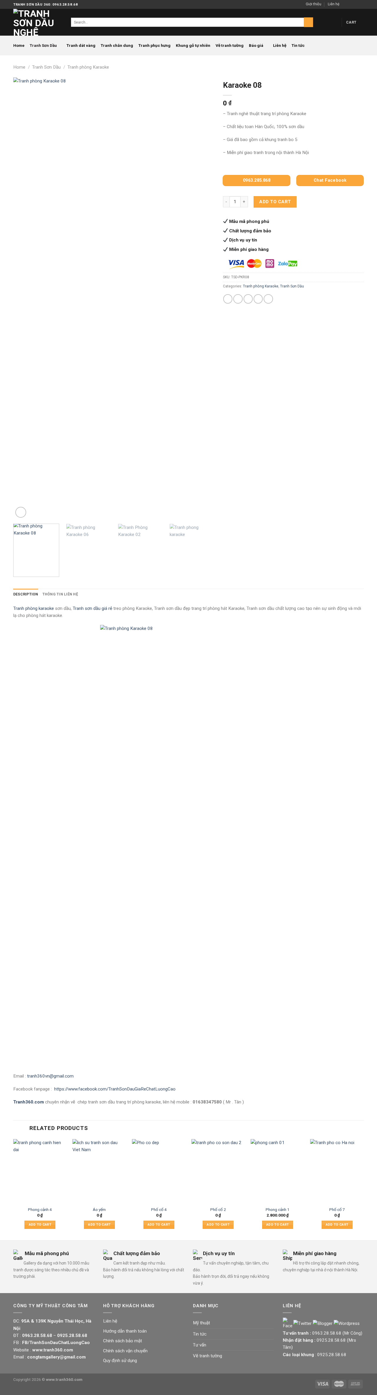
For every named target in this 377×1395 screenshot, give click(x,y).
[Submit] (308, 22)
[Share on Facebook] (227, 298)
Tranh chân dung (117, 45)
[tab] (25, 594)
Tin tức (298, 45)
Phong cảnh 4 (40, 1209)
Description (25, 594)
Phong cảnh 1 (278, 1209)
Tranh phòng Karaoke (88, 67)
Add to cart (275, 201)
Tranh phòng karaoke (33, 608)
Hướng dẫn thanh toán (125, 1331)
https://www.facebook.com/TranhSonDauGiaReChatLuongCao (115, 1089)
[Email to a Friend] (248, 298)
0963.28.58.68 (326, 1333)
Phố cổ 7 (337, 1209)
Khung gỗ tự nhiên (193, 45)
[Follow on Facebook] (345, 4)
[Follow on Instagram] (350, 4)
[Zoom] (20, 512)
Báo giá (256, 45)
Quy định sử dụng (120, 1360)
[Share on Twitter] (237, 298)
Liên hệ (333, 4)
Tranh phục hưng (154, 45)
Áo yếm (99, 1209)
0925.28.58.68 (331, 1340)
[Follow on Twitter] (355, 4)
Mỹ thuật (201, 1323)
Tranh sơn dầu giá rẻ (92, 608)
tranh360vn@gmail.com (50, 1076)
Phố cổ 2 (218, 1209)
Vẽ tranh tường (230, 45)
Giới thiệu (313, 4)
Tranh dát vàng (81, 45)
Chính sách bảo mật (122, 1340)
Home (18, 45)
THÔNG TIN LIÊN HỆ (60, 594)
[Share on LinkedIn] (268, 298)
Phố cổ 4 (159, 1209)
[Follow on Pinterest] (361, 4)
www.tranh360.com (64, 1379)
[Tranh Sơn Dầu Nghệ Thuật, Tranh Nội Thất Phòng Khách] (37, 22)
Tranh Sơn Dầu (43, 45)
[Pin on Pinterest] (258, 298)
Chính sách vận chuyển (125, 1350)
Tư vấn (199, 1345)
